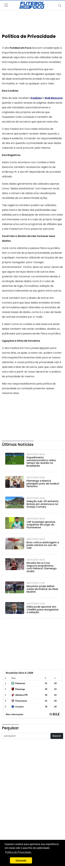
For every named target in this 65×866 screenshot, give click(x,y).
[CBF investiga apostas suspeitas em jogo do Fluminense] (14, 523)
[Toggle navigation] (59, 5)
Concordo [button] (21, 860)
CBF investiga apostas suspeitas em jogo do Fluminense (41, 525)
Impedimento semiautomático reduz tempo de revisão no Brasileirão (41, 461)
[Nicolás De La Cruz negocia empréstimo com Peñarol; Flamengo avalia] (14, 566)
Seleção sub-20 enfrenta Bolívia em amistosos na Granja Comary (43, 504)
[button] (7, 860)
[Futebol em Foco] (32, 5)
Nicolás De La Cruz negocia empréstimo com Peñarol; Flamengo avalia (42, 567)
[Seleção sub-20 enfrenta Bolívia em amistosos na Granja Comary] (14, 503)
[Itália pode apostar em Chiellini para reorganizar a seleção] (14, 608)
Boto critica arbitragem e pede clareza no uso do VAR (43, 545)
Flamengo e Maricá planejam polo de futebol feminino (43, 483)
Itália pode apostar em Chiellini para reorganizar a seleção (43, 609)
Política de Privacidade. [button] (18, 852)
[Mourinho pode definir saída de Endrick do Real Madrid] (14, 588)
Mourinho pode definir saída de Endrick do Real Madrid (42, 589)
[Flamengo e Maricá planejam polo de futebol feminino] (14, 482)
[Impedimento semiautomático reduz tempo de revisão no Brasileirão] (14, 461)
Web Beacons (53, 98)
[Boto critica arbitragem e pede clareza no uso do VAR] (14, 544)
